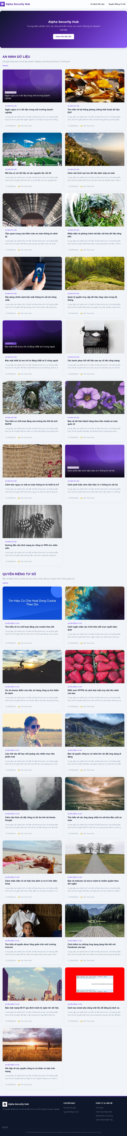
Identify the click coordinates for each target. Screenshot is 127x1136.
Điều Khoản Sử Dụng (104, 1116)
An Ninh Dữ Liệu (98, 4)
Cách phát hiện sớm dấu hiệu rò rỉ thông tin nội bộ (93, 485)
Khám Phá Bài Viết (63, 37)
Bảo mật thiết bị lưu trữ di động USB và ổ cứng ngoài (31, 360)
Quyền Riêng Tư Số (117, 4)
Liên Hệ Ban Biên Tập (104, 1120)
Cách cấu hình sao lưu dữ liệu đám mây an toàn (91, 173)
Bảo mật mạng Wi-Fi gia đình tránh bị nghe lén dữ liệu (32, 1008)
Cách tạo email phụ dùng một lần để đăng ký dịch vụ (93, 1008)
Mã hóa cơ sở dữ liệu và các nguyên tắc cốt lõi (28, 173)
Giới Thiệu (99, 1108)
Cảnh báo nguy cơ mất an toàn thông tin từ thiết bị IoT (32, 485)
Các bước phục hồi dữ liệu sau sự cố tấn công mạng (94, 360)
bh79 (5, 1127)
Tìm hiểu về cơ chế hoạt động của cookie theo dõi (29, 627)
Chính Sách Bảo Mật (104, 1112)
